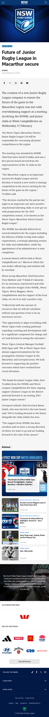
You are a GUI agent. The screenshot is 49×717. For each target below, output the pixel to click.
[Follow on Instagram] (45, 672)
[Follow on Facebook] (37, 672)
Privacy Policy (29, 698)
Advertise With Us (34, 703)
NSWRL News (7, 46)
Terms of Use (19, 698)
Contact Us (23, 703)
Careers (11, 703)
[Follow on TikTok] (32, 672)
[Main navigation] (3, 2)
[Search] (45, 2)
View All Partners (24, 661)
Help (16, 703)
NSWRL (5, 70)
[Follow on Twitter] (41, 672)
